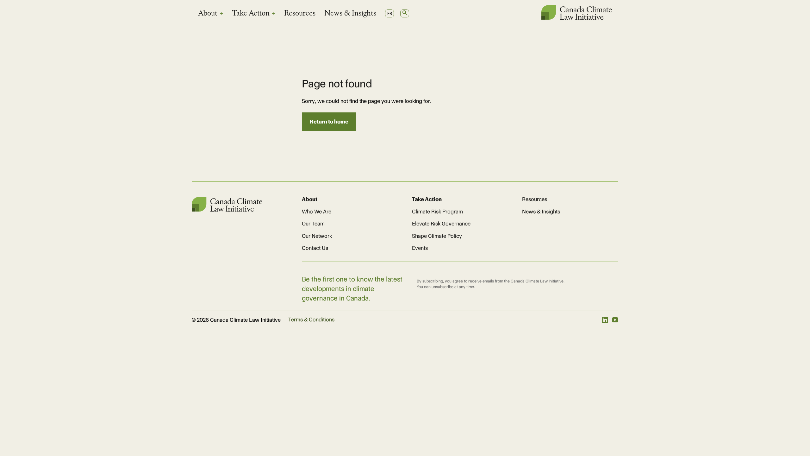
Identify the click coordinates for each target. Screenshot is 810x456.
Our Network (317, 236)
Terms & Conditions (311, 319)
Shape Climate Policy (437, 236)
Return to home (329, 121)
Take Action (251, 13)
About (207, 13)
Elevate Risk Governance (441, 223)
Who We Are (316, 211)
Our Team (313, 223)
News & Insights (350, 13)
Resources (299, 13)
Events (420, 248)
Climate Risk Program (437, 211)
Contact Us (315, 248)
